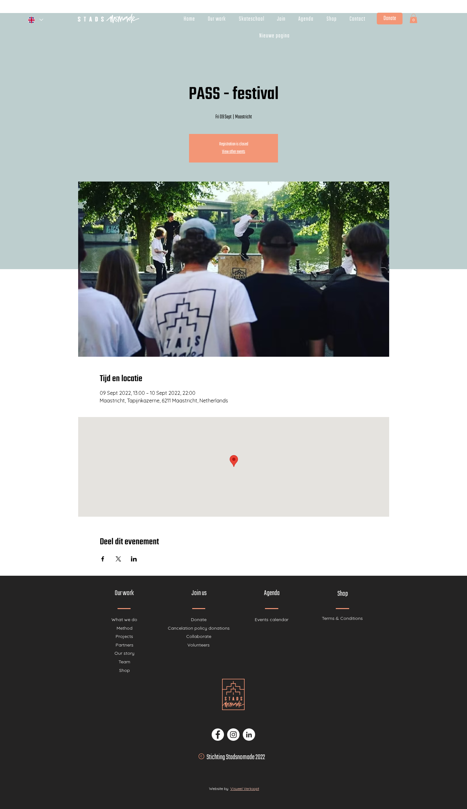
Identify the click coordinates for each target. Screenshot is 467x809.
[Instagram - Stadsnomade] (233, 734)
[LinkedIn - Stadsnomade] (249, 734)
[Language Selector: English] (35, 20)
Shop (124, 670)
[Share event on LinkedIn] (134, 558)
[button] (413, 18)
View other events (233, 152)
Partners (124, 645)
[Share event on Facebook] (103, 558)
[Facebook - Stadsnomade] (218, 734)
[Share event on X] (118, 558)
